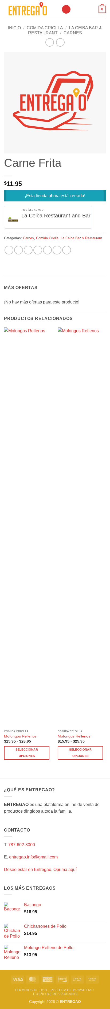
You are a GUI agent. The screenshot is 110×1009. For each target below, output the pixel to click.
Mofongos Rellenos (20, 736)
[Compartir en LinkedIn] (57, 250)
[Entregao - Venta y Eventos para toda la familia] (30, 9)
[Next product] (49, 42)
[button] (66, 9)
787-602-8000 (21, 844)
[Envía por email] (37, 250)
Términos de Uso (31, 990)
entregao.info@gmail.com (33, 857)
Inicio (14, 28)
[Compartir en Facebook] (18, 250)
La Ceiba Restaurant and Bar (56, 215)
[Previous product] (60, 42)
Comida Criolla (45, 28)
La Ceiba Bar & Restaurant (81, 238)
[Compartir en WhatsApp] (9, 250)
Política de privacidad (72, 990)
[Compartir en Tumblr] (66, 250)
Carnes (73, 33)
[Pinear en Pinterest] (47, 250)
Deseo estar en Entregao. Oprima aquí (40, 869)
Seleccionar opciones (26, 752)
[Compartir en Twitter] (28, 250)
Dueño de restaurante (55, 994)
